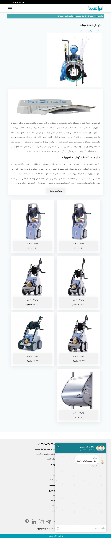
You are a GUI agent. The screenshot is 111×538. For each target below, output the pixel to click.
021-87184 (17, 2)
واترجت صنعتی (86, 31)
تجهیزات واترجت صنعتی (85, 16)
